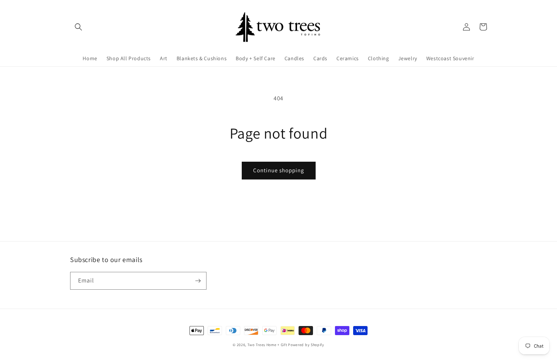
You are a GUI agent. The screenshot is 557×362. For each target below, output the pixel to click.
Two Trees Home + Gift (267, 344)
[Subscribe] (197, 281)
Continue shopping (278, 170)
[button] (78, 27)
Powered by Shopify (306, 344)
